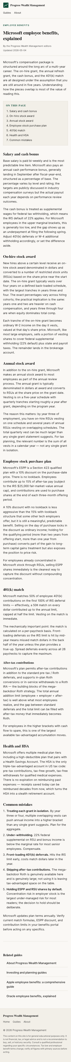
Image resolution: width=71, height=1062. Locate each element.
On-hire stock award (21, 116)
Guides (7, 12)
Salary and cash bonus (23, 111)
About (17, 12)
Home (6, 1021)
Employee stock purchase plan (28, 125)
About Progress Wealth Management (31, 963)
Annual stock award (21, 120)
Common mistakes (20, 140)
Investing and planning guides (27, 972)
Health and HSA (19, 135)
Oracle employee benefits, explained (31, 996)
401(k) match (17, 130)
